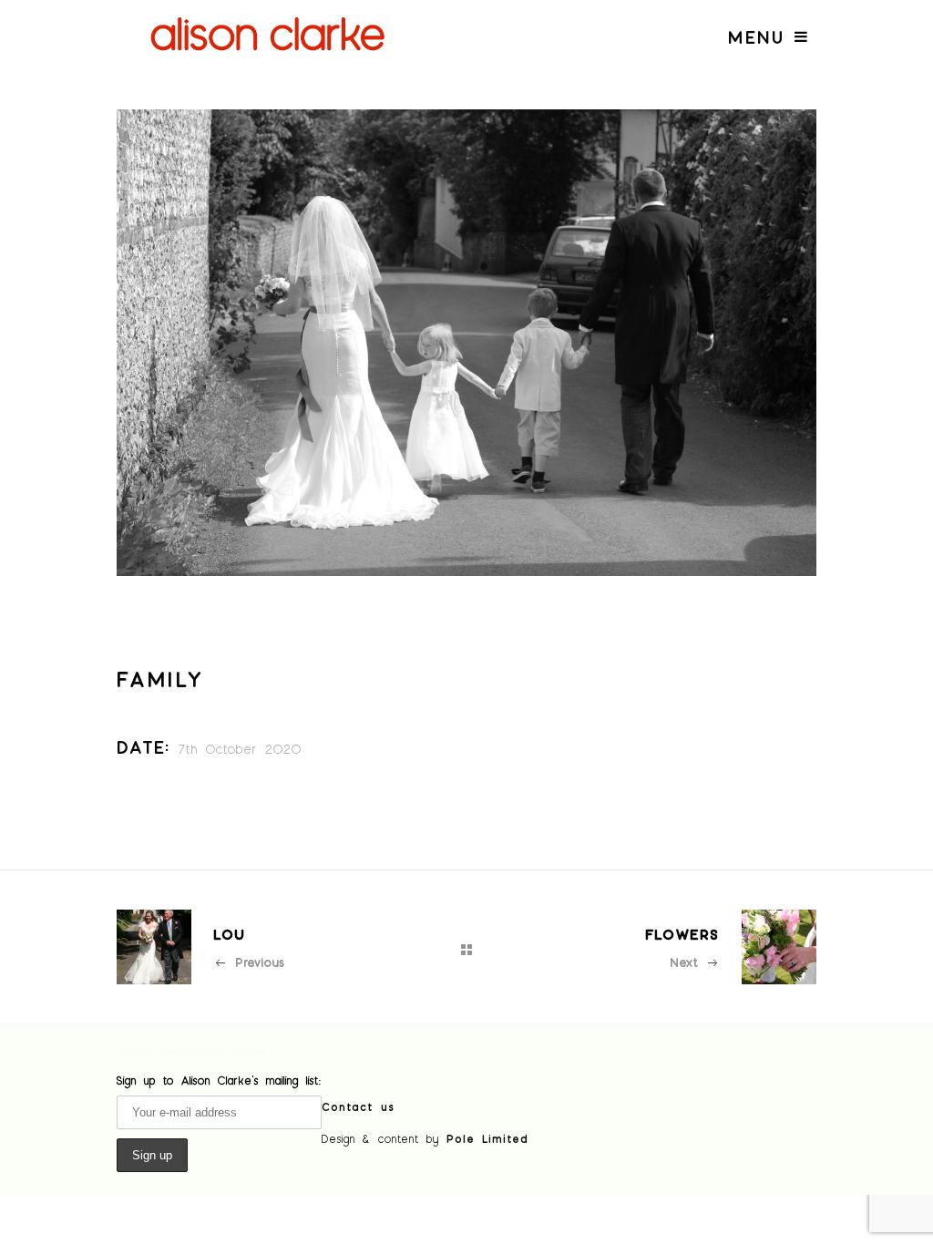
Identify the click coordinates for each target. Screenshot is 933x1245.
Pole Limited (487, 1138)
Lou (229, 933)
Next (684, 962)
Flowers (682, 933)
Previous (259, 962)
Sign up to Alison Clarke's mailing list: (219, 1080)
